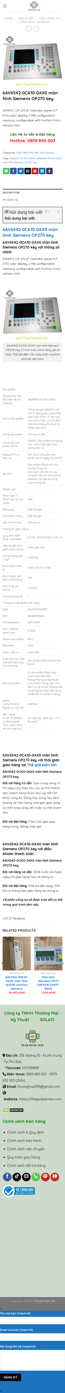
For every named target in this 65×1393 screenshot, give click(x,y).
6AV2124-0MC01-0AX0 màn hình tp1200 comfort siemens (16, 982)
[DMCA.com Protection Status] (13, 1110)
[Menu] (5, 6)
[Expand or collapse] (58, 212)
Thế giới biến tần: (42, 765)
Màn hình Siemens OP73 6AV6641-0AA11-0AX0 (48, 982)
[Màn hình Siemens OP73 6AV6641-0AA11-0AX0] (48, 953)
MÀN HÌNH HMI (50, 18)
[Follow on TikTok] (16, 1177)
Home (8, 18)
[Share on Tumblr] (49, 171)
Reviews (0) (10, 199)
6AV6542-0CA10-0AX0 (22, 158)
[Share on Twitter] (20, 171)
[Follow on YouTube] (54, 1177)
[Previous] (2, 970)
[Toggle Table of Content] (45, 211)
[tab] (32, 192)
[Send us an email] (26, 1177)
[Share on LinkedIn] (42, 171)
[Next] (62, 970)
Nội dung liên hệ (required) (18, 1346)
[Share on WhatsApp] (6, 171)
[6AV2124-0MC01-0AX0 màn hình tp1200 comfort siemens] (17, 953)
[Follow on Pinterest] (45, 1177)
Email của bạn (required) (16, 1330)
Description (11, 192)
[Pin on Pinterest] (35, 171)
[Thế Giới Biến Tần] (34, 6)
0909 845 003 (41, 140)
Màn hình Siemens (34, 22)
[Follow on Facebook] (7, 1177)
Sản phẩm (26, 18)
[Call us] (36, 1177)
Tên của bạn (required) (15, 1313)
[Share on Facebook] (13, 171)
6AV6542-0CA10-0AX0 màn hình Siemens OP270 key (30, 232)
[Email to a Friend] (27, 171)
